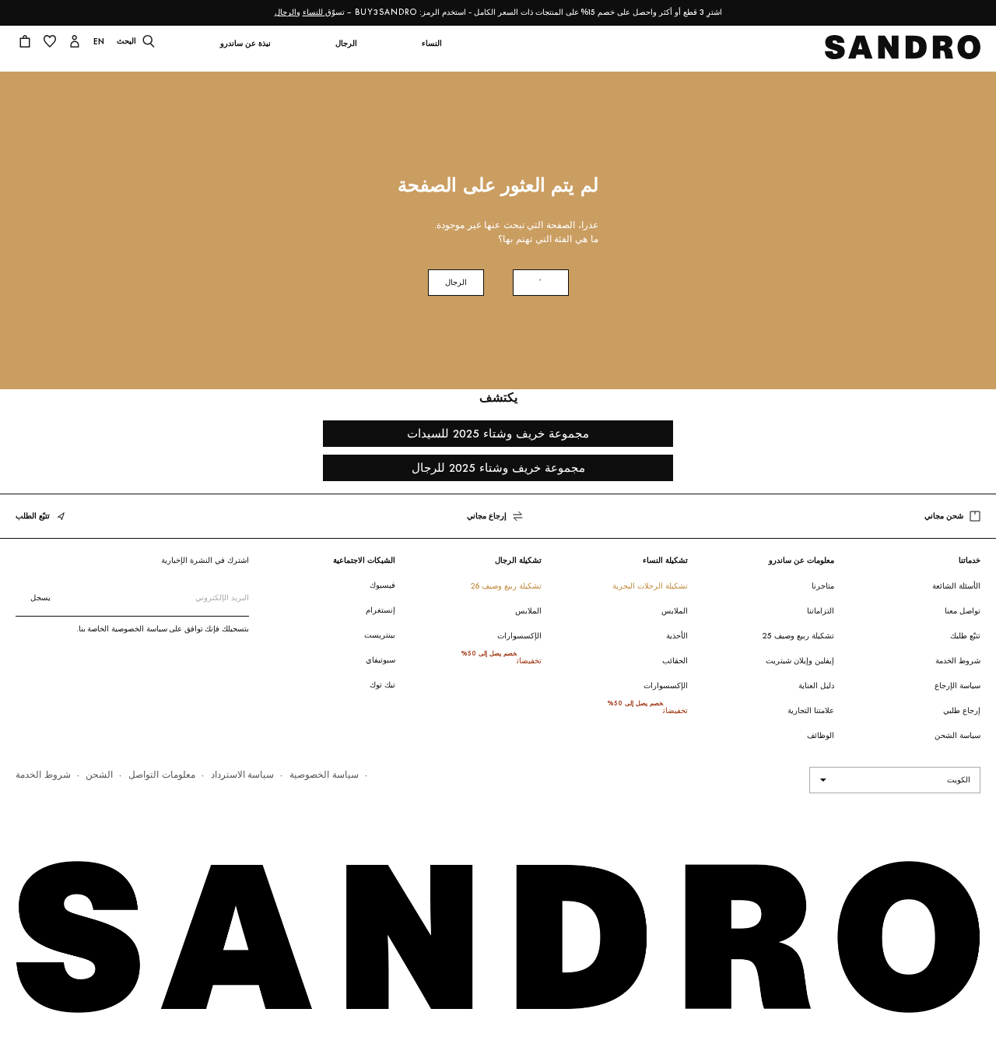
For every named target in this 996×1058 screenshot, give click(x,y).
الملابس (674, 611)
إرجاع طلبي (961, 710)
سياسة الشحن (957, 735)
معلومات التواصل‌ (161, 774)
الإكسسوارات (666, 685)
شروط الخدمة (957, 661)
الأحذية (677, 636)
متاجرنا (823, 586)
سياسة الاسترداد (243, 774)
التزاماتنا (820, 611)
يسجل (40, 597)
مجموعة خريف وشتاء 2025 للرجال (498, 467)
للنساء (314, 12)
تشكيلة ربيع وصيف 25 (798, 636)
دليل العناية (816, 685)
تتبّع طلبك (965, 636)
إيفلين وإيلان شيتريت (800, 661)
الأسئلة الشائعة (956, 586)
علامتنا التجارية (810, 710)
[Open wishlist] (50, 43)
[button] (431, 53)
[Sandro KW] (903, 52)
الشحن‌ (99, 774)
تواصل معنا (962, 611)
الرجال (285, 12)
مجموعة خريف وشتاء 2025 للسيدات (498, 433)
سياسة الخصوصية (324, 774)
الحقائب (675, 661)
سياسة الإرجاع (957, 685)
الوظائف (820, 735)
